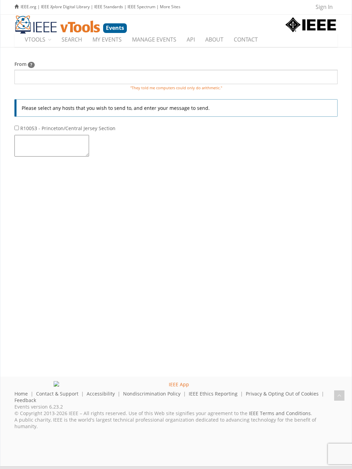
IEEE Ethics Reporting (213, 393)
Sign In (324, 7)
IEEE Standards (108, 7)
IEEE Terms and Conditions (280, 413)
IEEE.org (28, 7)
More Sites (170, 7)
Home (21, 393)
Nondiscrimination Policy (151, 393)
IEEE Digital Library (65, 7)
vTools (35, 39)
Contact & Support (57, 393)
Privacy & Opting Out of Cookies (282, 393)
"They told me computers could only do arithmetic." (176, 87)
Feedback (25, 400)
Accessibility (101, 393)
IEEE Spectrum (141, 7)
